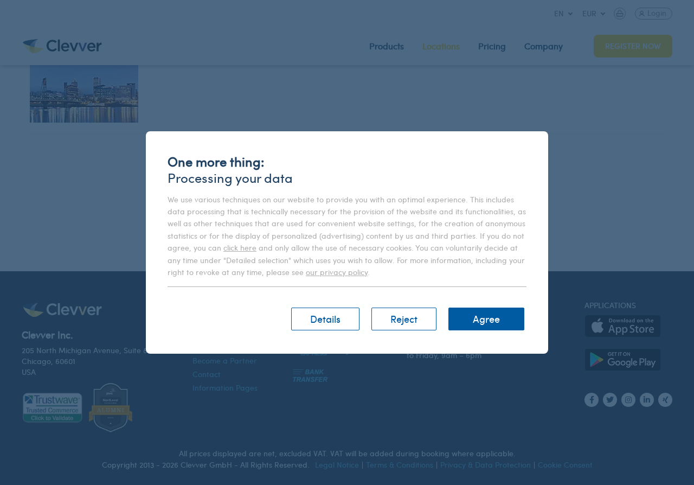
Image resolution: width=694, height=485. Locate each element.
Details (325, 319)
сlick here (239, 247)
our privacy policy (337, 272)
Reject (403, 319)
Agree (486, 319)
